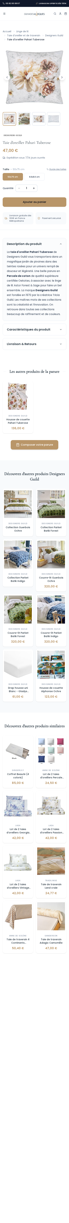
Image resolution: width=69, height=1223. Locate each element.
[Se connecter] (60, 13)
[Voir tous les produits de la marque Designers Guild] (13, 134)
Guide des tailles (57, 169)
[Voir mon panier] (65, 13)
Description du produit (24, 244)
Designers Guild (54, 35)
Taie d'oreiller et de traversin (23, 35)
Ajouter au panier (34, 202)
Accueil (7, 31)
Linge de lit (22, 31)
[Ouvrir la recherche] (55, 13)
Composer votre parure (37, 445)
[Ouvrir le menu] (4, 14)
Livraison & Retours (21, 344)
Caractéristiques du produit (28, 329)
